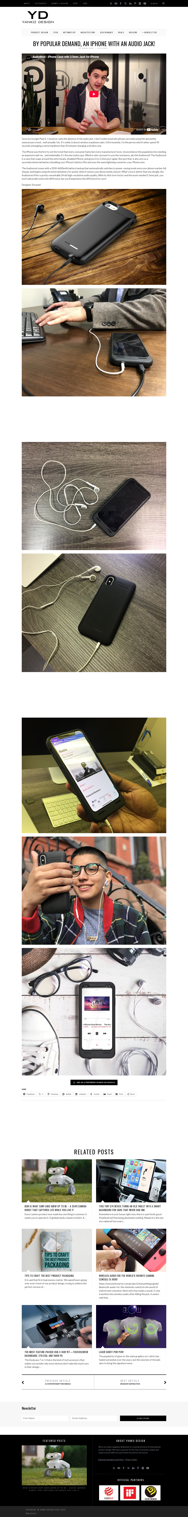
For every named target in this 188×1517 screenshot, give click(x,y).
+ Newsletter (149, 32)
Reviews (133, 32)
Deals (121, 32)
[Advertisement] (116, 17)
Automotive (69, 32)
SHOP (75, 3)
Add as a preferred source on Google (96, 1082)
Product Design (39, 32)
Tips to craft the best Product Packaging (49, 1275)
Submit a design (59, 3)
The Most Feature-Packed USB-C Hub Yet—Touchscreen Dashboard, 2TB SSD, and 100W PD (56, 1353)
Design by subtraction (130, 1382)
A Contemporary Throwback (58, 1382)
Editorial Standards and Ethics (111, 1459)
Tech (55, 32)
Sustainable (106, 32)
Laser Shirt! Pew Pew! (111, 1352)
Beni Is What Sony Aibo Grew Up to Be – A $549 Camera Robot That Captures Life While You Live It (56, 1208)
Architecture (88, 32)
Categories (41, 3)
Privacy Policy (131, 1459)
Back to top (30, 1513)
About (27, 3)
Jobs (85, 3)
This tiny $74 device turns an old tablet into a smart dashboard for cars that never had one (130, 1208)
